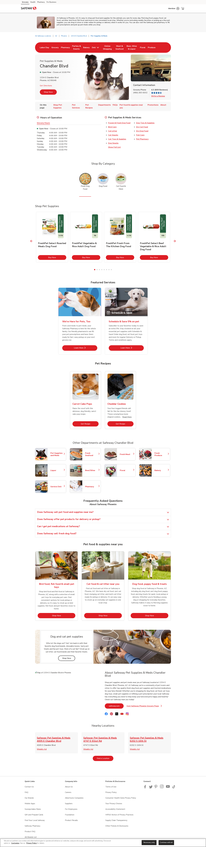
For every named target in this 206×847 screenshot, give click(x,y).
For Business (51, 2)
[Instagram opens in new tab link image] (162, 788)
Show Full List (114, 147)
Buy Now (57, 257)
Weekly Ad (42, 749)
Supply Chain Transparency (116, 820)
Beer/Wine (91, 470)
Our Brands (29, 798)
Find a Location (105, 758)
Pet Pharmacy (142, 139)
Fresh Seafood (91, 454)
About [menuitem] (163, 105)
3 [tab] (99, 269)
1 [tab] (94, 269)
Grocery (25, 2)
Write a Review (158, 96)
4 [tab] (101, 269)
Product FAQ (30, 831)
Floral (126, 470)
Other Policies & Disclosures (116, 826)
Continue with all (166, 842)
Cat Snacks (113, 135)
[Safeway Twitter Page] (150, 788)
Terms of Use (110, 787)
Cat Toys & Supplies (117, 139)
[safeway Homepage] (28, 8)
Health (32, 2)
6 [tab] (106, 269)
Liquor (57, 470)
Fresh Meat (126, 454)
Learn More (85, 347)
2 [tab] (97, 269)
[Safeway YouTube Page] (168, 788)
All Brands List (31, 837)
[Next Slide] (174, 241)
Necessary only (149, 842)
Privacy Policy (111, 792)
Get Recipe (90, 423)
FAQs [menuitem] (115, 105)
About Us (69, 787)
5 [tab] (104, 269)
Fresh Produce (161, 454)
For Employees (71, 809)
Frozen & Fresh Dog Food (119, 123)
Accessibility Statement (115, 809)
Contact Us (29, 787)
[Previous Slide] (31, 241)
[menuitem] (44, 47)
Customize (15, 843)
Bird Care (112, 127)
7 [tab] (109, 269)
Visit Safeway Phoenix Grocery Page (144, 707)
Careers (68, 792)
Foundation (69, 815)
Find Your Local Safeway (35, 820)
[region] (103, 843)
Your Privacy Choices (113, 803)
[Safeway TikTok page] (173, 788)
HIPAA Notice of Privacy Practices (119, 815)
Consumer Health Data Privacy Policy (120, 798)
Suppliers (68, 803)
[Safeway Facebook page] (146, 788)
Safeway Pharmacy (32, 826)
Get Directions (46, 85)
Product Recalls (71, 820)
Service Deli (57, 487)
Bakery (161, 470)
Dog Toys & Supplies (145, 123)
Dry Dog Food (142, 131)
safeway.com (116, 706)
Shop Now (48, 92)
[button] (173, 8)
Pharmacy (41, 2)
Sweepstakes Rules (33, 809)
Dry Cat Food (142, 127)
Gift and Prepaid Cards (34, 815)
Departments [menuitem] (104, 105)
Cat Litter (112, 131)
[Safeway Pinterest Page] (156, 788)
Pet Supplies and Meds (57, 454)
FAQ (26, 792)
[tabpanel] (52, 237)
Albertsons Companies (74, 798)
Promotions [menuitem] (153, 105)
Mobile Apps (30, 803)
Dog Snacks (113, 143)
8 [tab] (111, 269)
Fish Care (140, 135)
